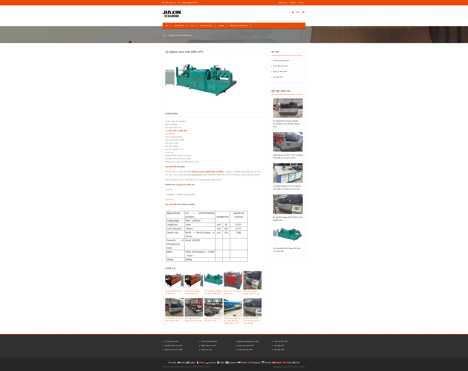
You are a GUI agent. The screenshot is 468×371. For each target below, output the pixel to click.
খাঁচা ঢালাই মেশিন (279, 350)
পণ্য (191, 26)
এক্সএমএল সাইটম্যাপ (299, 367)
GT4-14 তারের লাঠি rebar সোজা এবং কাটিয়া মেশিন (192, 292)
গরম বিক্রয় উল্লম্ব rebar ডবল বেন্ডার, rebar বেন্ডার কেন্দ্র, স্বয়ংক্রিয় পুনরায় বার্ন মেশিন (232, 320)
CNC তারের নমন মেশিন (208, 346)
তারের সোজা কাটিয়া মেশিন (173, 167)
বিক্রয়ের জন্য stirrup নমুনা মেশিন (248, 341)
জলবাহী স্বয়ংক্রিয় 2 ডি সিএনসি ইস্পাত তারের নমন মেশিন (173, 319)
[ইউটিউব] (293, 12)
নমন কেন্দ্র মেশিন (278, 77)
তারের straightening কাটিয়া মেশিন (183, 185)
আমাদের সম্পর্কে (179, 26)
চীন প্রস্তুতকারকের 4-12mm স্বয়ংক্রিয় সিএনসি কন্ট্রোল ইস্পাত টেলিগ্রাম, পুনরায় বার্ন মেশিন (286, 124)
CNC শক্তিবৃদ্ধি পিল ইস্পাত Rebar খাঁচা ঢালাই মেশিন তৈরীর (193, 319)
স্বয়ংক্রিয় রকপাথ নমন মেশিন (173, 346)
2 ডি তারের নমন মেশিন (171, 341)
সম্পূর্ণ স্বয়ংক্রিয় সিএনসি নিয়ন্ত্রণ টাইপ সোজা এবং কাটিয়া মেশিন (212, 292)
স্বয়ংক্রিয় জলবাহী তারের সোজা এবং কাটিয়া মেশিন (173, 292)
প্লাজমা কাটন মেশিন (206, 26)
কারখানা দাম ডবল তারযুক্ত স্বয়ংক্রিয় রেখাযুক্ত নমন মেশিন (251, 292)
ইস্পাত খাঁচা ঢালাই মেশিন (280, 66)
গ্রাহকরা (292, 3)
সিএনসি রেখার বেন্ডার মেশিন (281, 61)
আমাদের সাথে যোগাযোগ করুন (238, 26)
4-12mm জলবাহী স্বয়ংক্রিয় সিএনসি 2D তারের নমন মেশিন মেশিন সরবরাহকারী (251, 320)
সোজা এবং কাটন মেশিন (280, 72)
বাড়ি (167, 26)
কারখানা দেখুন (283, 3)
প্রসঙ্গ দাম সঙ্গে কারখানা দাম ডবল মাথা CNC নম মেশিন (212, 319)
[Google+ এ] (298, 12)
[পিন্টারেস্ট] (303, 12)
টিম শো (301, 3)
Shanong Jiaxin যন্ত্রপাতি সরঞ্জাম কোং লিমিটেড (207, 172)
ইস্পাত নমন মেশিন (206, 350)
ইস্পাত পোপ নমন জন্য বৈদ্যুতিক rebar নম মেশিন (232, 292)
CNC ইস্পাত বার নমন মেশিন (173, 350)
